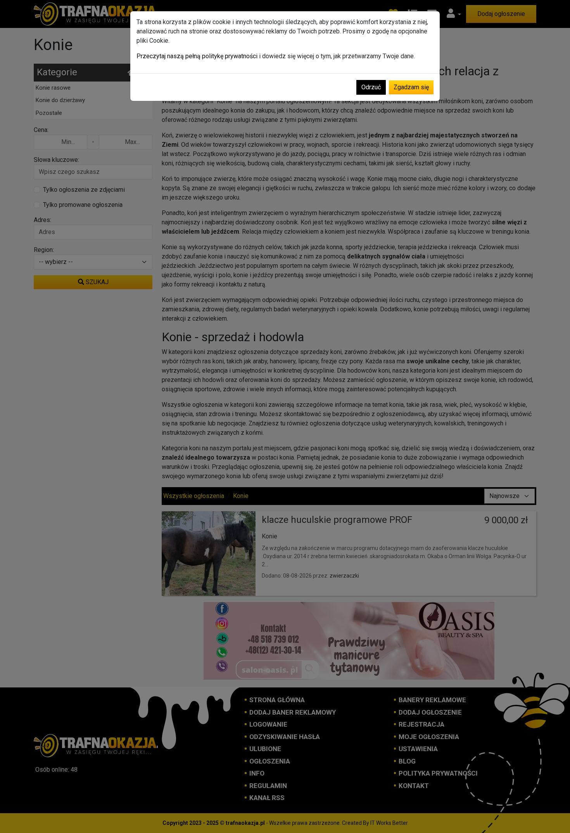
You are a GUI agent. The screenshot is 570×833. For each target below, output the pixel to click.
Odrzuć (371, 87)
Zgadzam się (411, 87)
